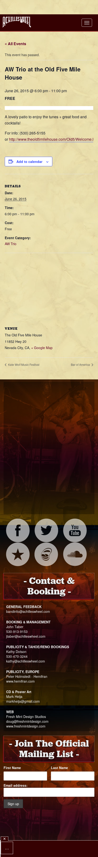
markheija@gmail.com (23, 701)
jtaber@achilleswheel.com (25, 636)
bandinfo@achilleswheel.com (28, 611)
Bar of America (81, 364)
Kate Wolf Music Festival (23, 364)
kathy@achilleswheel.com (25, 661)
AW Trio (10, 243)
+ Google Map (42, 347)
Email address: (16, 785)
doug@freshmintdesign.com (27, 721)
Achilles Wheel (16, 22)
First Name (12, 767)
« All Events (15, 43)
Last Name (59, 767)
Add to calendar (29, 161)
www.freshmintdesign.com (25, 726)
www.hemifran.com (20, 681)
